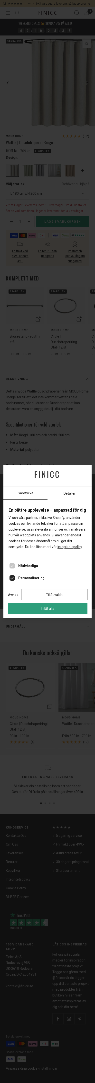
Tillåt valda (54, 595)
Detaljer (70, 493)
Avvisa (13, 595)
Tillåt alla (47, 609)
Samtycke (25, 493)
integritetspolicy (69, 547)
